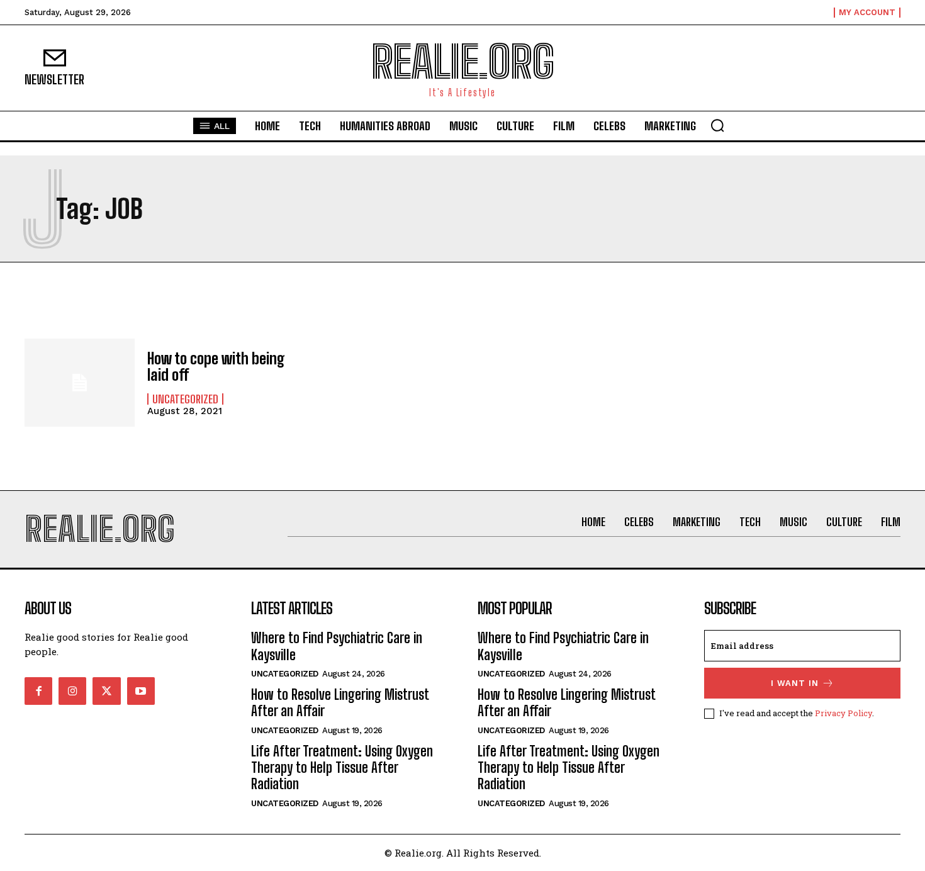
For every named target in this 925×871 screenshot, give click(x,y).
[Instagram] (72, 691)
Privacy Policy (843, 713)
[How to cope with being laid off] (80, 383)
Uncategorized (185, 399)
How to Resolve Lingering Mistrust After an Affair (340, 702)
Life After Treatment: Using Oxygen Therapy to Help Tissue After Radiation (342, 768)
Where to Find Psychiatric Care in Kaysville (336, 646)
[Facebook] (38, 691)
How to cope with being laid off (216, 366)
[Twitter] (106, 691)
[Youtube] (141, 691)
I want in (795, 683)
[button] (717, 125)
